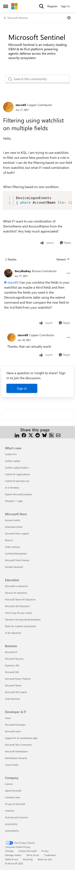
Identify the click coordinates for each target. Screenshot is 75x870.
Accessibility (11, 824)
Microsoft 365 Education (17, 606)
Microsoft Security (14, 658)
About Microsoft (13, 790)
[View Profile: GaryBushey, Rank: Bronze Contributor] (8, 273)
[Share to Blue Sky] (44, 435)
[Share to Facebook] (24, 435)
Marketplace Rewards (16, 758)
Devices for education (16, 592)
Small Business (12, 698)
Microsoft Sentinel (18, 17)
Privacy (45, 850)
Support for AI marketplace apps (21, 738)
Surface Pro (10, 454)
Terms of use (32, 855)
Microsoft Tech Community (18, 744)
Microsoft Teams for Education (20, 599)
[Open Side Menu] (5, 6)
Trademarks (50, 855)
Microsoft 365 (12, 672)
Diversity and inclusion (16, 817)
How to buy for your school (18, 612)
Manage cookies (13, 855)
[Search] (41, 6)
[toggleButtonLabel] (69, 18)
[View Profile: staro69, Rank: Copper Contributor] (8, 107)
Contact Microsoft (27, 850)
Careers (9, 783)
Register (52, 6)
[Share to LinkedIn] (17, 435)
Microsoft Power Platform (18, 678)
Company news (12, 797)
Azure (8, 718)
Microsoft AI (11, 652)
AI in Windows (12, 487)
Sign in (22, 388)
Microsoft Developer (15, 724)
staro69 (21, 105)
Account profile (12, 520)
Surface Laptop (12, 460)
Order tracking (12, 546)
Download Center (14, 526)
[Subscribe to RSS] (51, 435)
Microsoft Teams (13, 685)
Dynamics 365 (12, 665)
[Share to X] (31, 435)
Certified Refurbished (15, 553)
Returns (9, 540)
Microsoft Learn (13, 731)
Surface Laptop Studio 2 (17, 467)
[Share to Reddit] (37, 435)
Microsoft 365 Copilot (16, 692)
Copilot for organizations (17, 474)
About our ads (45, 859)
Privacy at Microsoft (15, 804)
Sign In (65, 6)
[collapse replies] (37, 268)
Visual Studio (11, 764)
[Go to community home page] (14, 6)
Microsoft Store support (17, 533)
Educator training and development (23, 619)
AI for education (13, 632)
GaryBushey (23, 271)
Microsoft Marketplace (16, 751)
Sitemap (9, 850)
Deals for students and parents (20, 626)
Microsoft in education (16, 586)
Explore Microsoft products (18, 494)
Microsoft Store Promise (17, 560)
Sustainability (12, 830)
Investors (9, 810)
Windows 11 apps (14, 501)
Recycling (27, 859)
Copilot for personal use (17, 480)
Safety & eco (11, 859)
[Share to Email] (58, 435)
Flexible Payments (14, 566)
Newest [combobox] (63, 259)
